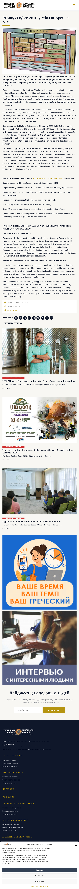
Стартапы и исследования (11, 808)
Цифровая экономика (10, 811)
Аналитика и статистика (17, 837)
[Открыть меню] (74, 5)
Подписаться (54, 710)
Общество (8, 797)
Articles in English (12, 310)
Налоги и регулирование (11, 780)
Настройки (39, 881)
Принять (39, 870)
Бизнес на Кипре (12, 756)
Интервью (8, 789)
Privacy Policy (34, 886)
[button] (76, 844)
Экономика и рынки (9, 760)
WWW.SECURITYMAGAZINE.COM (47, 178)
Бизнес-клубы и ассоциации (12, 827)
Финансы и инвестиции (10, 763)
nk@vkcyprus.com (44, 745)
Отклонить (39, 876)
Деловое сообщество (15, 820)
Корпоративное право (10, 777)
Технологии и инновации (18, 803)
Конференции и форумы (10, 824)
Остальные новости (9, 766)
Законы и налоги (13, 772)
